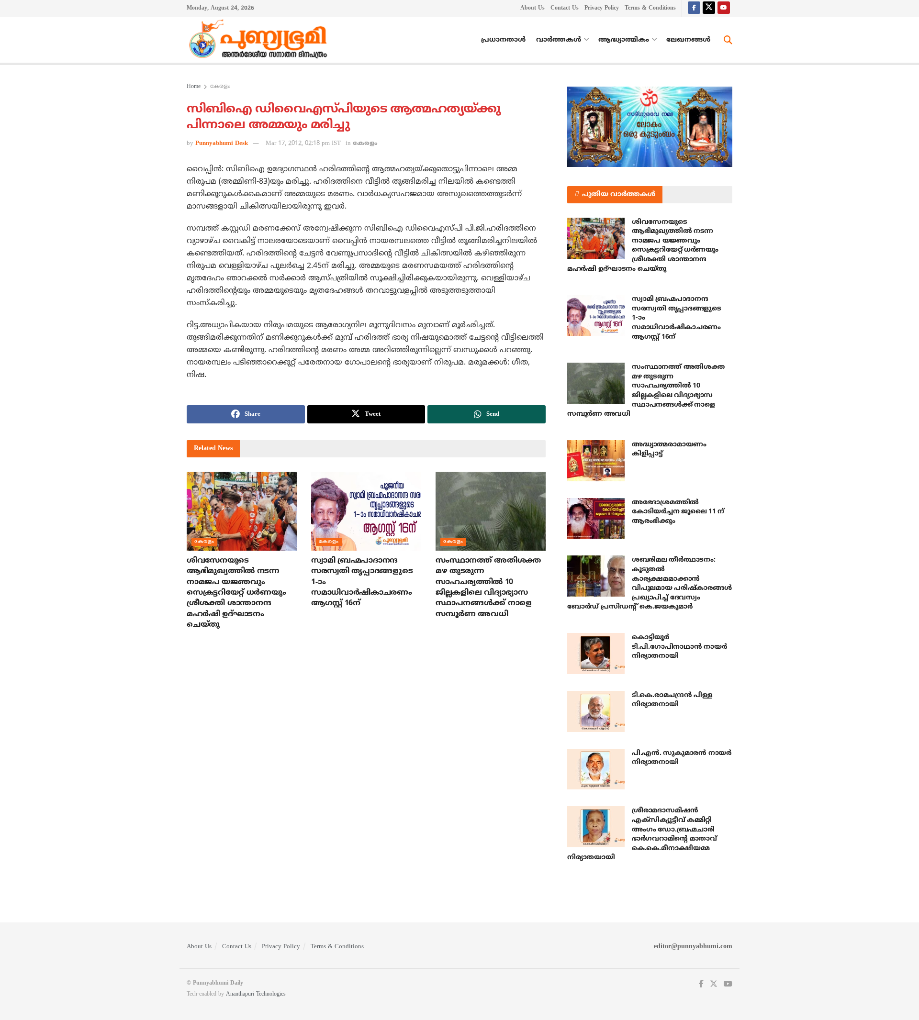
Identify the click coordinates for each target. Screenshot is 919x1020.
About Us (532, 8)
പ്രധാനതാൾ (503, 40)
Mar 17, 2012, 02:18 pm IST (303, 143)
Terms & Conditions (650, 8)
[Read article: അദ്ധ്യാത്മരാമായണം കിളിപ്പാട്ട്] (596, 460)
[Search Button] (728, 40)
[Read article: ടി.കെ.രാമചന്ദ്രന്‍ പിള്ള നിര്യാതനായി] (596, 711)
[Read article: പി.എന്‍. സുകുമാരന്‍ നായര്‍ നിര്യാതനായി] (596, 769)
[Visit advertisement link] (649, 127)
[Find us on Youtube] (723, 8)
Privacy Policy (601, 8)
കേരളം (220, 86)
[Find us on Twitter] (709, 8)
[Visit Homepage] (260, 40)
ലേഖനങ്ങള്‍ (688, 40)
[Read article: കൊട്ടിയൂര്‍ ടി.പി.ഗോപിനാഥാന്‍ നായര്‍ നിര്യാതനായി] (596, 653)
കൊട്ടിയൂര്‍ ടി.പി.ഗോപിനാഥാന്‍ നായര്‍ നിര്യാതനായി (679, 646)
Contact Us (564, 8)
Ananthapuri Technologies (256, 994)
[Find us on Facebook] (694, 8)
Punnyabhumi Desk (221, 143)
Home (194, 86)
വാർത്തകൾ (558, 40)
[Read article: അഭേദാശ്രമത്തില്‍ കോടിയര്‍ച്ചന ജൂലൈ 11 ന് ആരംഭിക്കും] (596, 518)
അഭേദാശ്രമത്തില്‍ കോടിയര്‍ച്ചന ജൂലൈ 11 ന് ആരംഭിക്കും (678, 512)
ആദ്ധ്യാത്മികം (623, 40)
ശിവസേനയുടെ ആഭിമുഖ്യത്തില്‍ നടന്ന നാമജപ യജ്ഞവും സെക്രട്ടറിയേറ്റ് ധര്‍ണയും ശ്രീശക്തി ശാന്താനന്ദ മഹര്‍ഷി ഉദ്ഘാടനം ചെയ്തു (236, 593)
